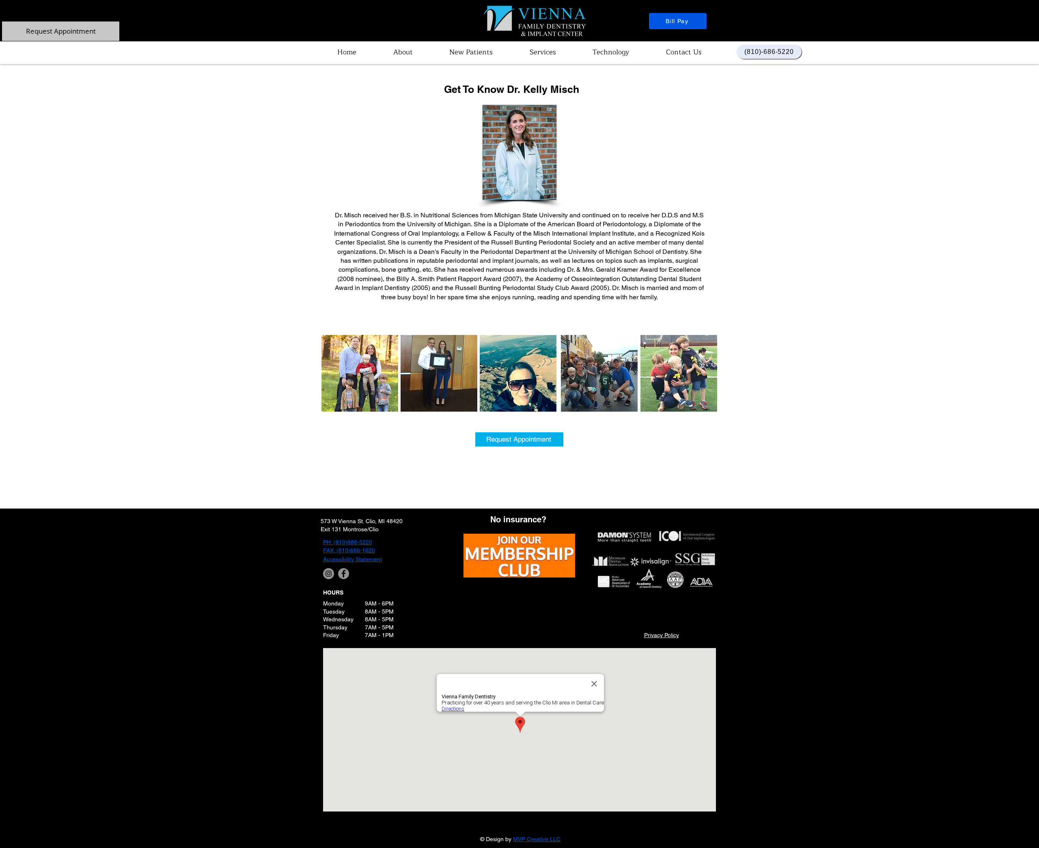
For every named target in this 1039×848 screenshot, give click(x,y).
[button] (403, 52)
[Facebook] (343, 573)
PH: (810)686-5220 (347, 542)
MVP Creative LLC (536, 839)
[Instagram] (328, 573)
